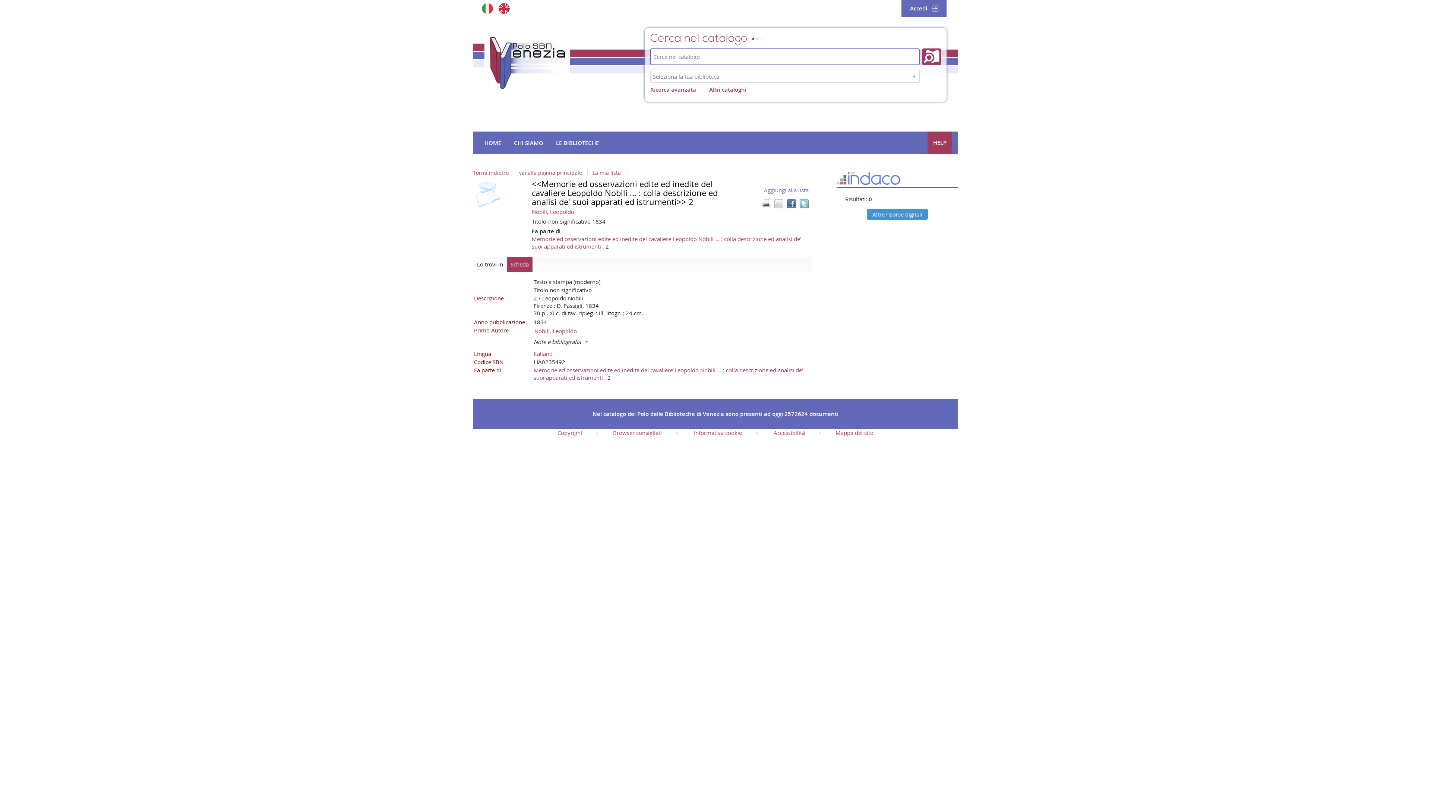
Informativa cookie (718, 432)
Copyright (569, 432)
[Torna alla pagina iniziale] (527, 63)
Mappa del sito (854, 432)
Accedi (918, 8)
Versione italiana (487, 8)
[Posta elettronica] (778, 203)
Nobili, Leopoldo (553, 211)
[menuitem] (493, 143)
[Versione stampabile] (766, 203)
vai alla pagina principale (550, 173)
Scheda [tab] (520, 264)
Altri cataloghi (727, 90)
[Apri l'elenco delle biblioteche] (914, 76)
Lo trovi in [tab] (490, 264)
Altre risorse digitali (897, 214)
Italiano (543, 353)
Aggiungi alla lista (786, 190)
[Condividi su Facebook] (791, 203)
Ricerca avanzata (673, 89)
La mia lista (607, 173)
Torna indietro (491, 173)
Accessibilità (789, 432)
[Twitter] (804, 203)
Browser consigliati (637, 432)
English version (504, 8)
